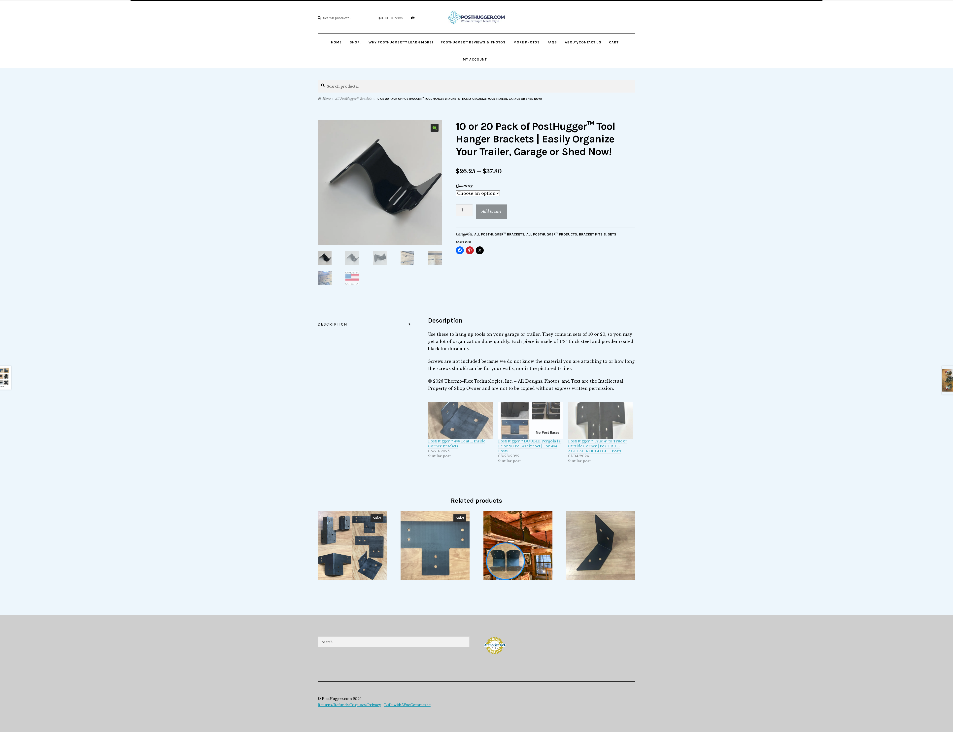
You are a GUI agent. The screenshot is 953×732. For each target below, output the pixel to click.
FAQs (552, 42)
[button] (435, 128)
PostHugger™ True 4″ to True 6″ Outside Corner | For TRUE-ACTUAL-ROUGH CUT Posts (597, 446)
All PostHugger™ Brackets (353, 98)
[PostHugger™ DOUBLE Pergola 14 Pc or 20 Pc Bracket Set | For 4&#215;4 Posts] (530, 420)
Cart (613, 42)
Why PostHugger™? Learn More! (401, 42)
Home (336, 42)
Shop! (355, 42)
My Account (475, 59)
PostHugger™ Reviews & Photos (473, 42)
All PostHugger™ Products (551, 234)
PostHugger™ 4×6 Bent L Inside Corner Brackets (456, 443)
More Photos (526, 42)
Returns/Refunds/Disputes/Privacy (349, 705)
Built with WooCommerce (407, 705)
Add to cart (491, 211)
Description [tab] (332, 324)
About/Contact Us (583, 42)
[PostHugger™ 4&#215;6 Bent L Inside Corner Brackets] (460, 420)
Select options (352, 545)
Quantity (464, 185)
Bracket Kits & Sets (597, 234)
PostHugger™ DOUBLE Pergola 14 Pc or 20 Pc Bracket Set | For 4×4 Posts (529, 446)
